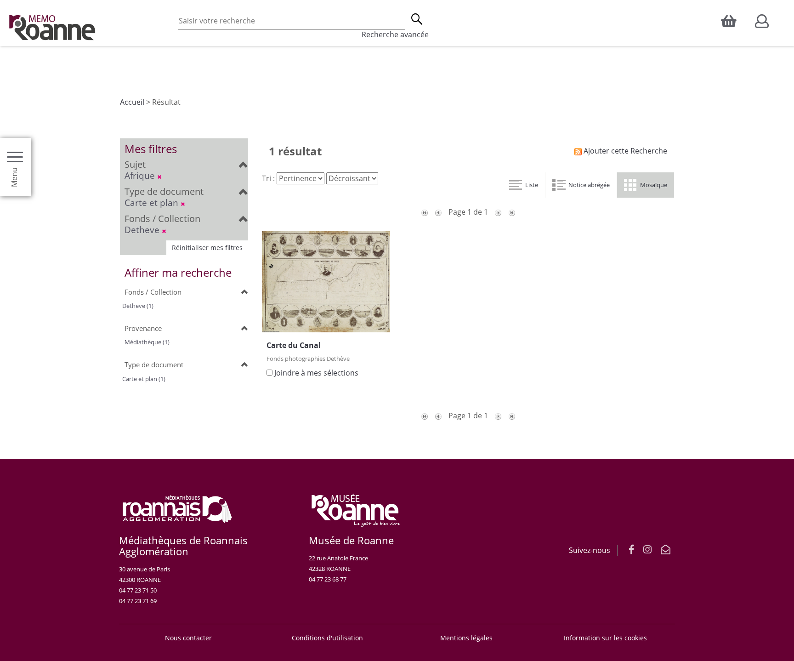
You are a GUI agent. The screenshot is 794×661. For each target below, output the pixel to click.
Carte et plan (153, 202)
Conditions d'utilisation (327, 637)
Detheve (143, 229)
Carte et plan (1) (143, 379)
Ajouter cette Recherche (624, 151)
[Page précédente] (438, 212)
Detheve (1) (137, 306)
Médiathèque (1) (147, 342)
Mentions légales (466, 637)
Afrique (141, 175)
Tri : (268, 178)
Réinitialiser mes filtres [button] (207, 247)
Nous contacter (188, 637)
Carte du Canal (294, 345)
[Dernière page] (512, 212)
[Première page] (424, 212)
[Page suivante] (498, 212)
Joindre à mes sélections (316, 373)
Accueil (132, 102)
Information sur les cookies (605, 637)
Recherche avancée (395, 34)
